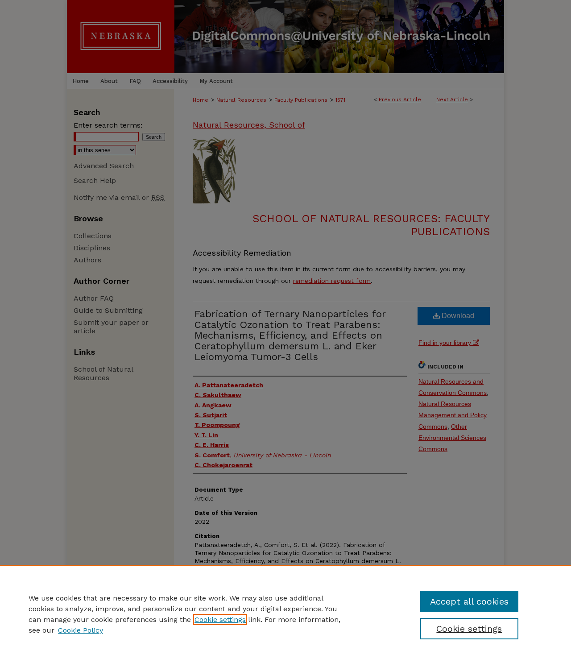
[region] (285, 614)
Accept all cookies (469, 601)
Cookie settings (220, 619)
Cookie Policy (80, 630)
